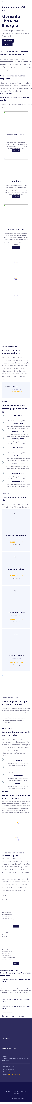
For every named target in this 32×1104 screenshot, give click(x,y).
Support (8, 1091)
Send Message (16, 544)
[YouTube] (20, 1086)
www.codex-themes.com (14, 1074)
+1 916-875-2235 (11, 1066)
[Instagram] (17, 1086)
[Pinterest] (18, 1086)
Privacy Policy (16, 1093)
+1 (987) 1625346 (17, 391)
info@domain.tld (11, 1071)
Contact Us (15, 1091)
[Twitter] (15, 1086)
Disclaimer (23, 1091)
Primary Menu (29, 2)
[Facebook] (11, 1086)
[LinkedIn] (13, 1086)
